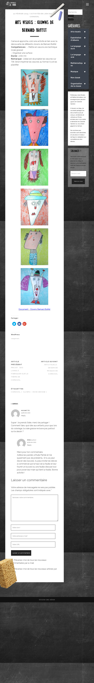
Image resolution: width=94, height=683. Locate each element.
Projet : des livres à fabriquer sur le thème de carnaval (19, 374)
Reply (23, 416)
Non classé (75, 78)
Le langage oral (78, 55)
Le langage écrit (78, 47)
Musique (78, 71)
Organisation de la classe (78, 84)
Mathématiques (78, 64)
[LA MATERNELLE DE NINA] (11, 5)
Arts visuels (78, 31)
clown (26, 392)
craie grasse (38, 392)
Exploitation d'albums (78, 38)
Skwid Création (50, 599)
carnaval (16, 392)
